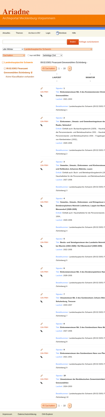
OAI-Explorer (47, 414)
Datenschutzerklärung (27, 414)
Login (48, 33)
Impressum (7, 414)
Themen (19, 33)
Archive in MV (34, 33)
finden (73, 42)
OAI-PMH (44, 92)
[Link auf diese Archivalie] (41, 95)
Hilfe (74, 33)
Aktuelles (6, 33)
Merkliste (62, 33)
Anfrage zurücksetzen (89, 42)
